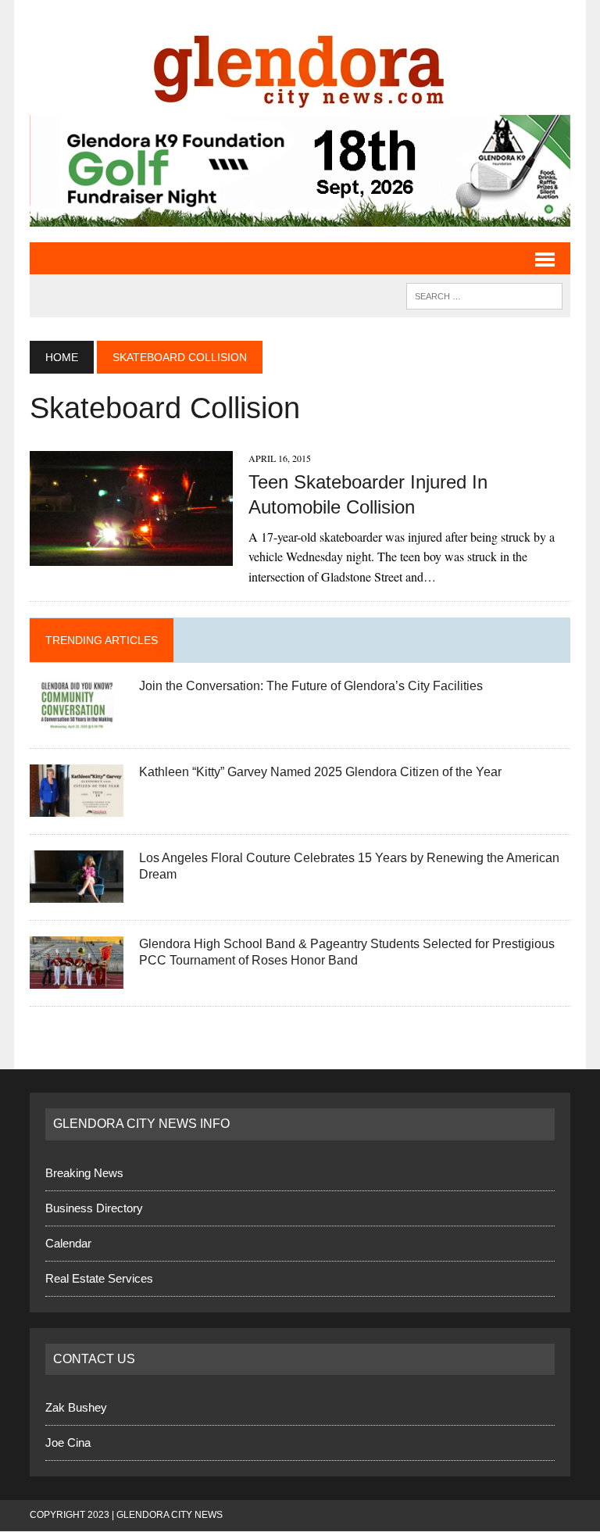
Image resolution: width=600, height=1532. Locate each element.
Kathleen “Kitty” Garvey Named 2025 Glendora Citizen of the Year (320, 772)
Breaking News (84, 1173)
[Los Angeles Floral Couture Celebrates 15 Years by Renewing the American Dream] (76, 894)
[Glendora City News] (300, 65)
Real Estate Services (99, 1279)
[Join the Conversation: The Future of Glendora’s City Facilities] (76, 722)
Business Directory (94, 1208)
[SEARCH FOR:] (484, 295)
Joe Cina (68, 1444)
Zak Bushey (76, 1409)
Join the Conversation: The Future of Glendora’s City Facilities (311, 686)
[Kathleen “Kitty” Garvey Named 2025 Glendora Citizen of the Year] (76, 808)
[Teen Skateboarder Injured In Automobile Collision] (131, 556)
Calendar (68, 1244)
